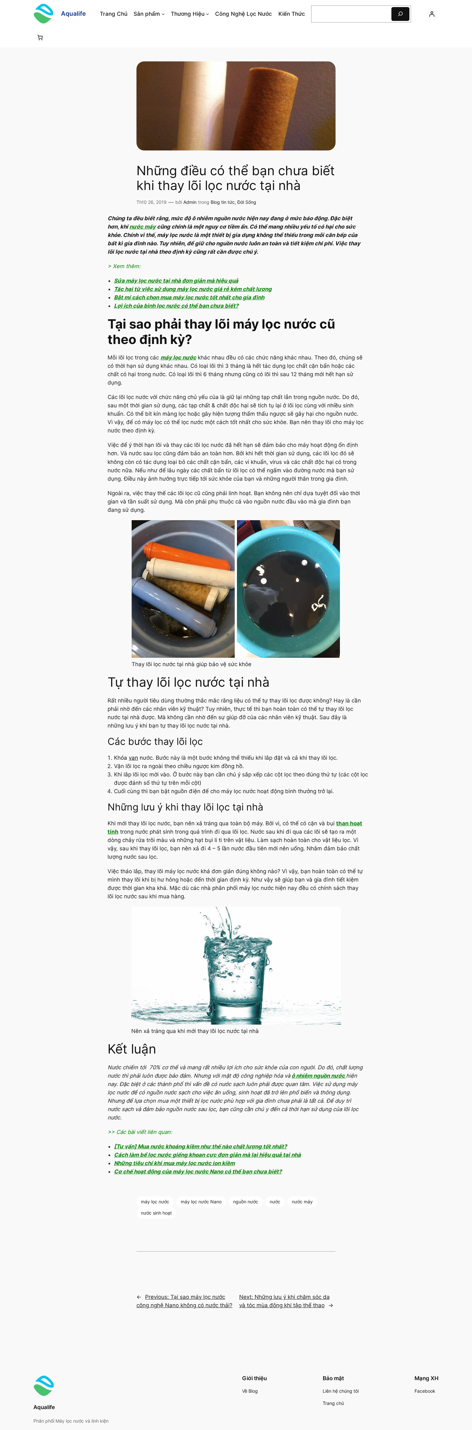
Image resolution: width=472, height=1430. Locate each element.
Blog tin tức (223, 202)
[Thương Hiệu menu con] (207, 13)
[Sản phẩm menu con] (163, 13)
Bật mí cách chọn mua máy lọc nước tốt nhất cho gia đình (189, 297)
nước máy (142, 226)
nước (275, 1201)
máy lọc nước (178, 357)
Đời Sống (246, 202)
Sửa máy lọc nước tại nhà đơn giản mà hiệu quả (176, 280)
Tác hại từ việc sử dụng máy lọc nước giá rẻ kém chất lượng (193, 289)
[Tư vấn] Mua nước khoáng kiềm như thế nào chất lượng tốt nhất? (200, 1146)
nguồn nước (245, 1201)
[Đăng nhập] (432, 14)
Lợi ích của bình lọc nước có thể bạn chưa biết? (176, 306)
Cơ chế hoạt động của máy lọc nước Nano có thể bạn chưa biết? (198, 1171)
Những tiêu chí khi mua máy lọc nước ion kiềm (174, 1163)
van (133, 758)
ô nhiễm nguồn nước (319, 1075)
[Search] (400, 14)
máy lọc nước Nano (201, 1201)
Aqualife (73, 13)
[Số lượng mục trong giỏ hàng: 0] (40, 37)
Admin (190, 202)
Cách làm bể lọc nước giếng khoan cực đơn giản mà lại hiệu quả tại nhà (207, 1155)
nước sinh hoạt (156, 1213)
